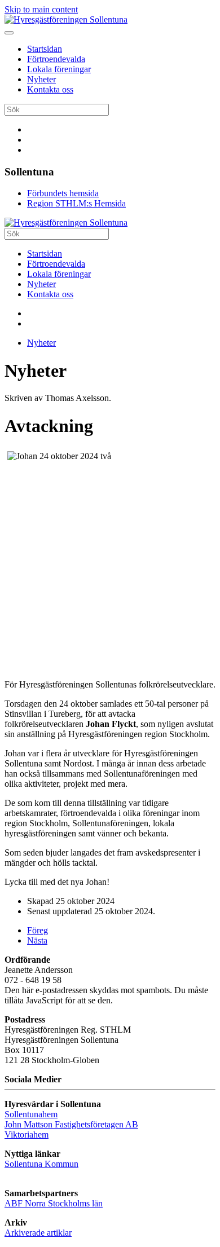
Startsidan (44, 49)
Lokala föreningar (59, 69)
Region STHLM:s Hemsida (76, 203)
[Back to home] (66, 19)
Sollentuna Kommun (41, 1164)
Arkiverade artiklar (38, 1232)
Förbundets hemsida (63, 193)
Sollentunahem (31, 1114)
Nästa (37, 940)
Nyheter (41, 79)
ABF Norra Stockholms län (54, 1203)
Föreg (37, 930)
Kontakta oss (50, 89)
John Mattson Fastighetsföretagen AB (71, 1124)
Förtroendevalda (56, 59)
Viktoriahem (27, 1134)
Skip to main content (41, 9)
